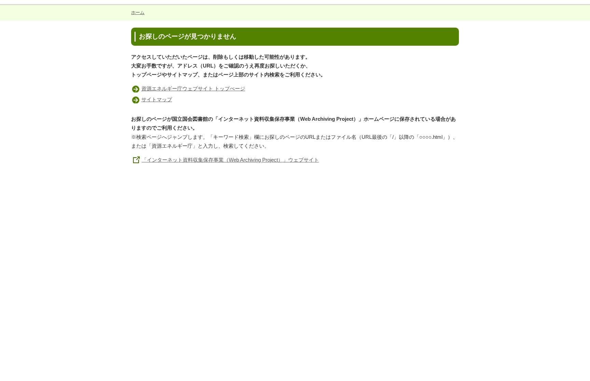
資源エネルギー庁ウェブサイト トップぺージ (193, 88)
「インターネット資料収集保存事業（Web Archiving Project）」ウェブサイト (230, 160)
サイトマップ (156, 99)
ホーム (137, 12)
